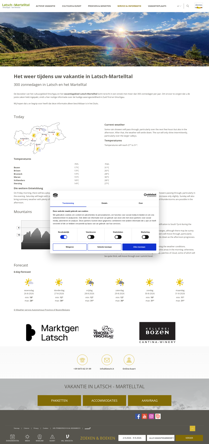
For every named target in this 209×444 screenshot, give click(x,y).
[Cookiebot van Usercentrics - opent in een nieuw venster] (145, 195)
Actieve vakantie (45, 6)
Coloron (26, 428)
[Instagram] (151, 416)
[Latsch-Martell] (16, 6)
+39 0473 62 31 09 (82, 368)
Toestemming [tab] (68, 203)
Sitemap (16, 428)
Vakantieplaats (157, 6)
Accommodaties (104, 400)
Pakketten (59, 400)
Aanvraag (150, 400)
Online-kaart (129, 368)
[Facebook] (138, 416)
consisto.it (88, 428)
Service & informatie (129, 6)
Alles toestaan (139, 247)
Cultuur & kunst (71, 6)
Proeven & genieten (99, 6)
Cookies (45, 428)
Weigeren (70, 247)
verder (189, 438)
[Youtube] (144, 416)
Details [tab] (105, 203)
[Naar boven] (192, 428)
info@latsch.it (107, 368)
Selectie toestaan (104, 247)
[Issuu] (158, 416)
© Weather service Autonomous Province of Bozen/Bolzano (42, 309)
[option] (104, 39)
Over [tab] (141, 203)
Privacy (36, 428)
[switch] (90, 237)
